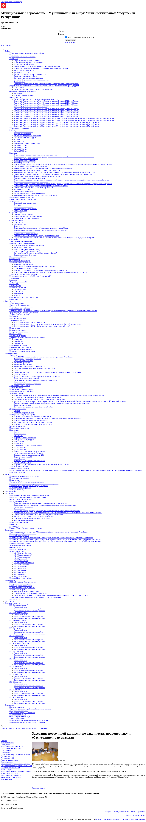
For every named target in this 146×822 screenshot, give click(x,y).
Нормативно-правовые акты (24, 413)
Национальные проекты (18, 288)
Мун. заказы (9, 601)
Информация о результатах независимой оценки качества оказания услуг (40, 270)
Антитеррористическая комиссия (26, 159)
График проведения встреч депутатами (23, 313)
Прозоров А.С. (19, 339)
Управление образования (23, 364)
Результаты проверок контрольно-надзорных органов (28, 486)
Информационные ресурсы (24, 95)
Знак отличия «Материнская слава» (27, 249)
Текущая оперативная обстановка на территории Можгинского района (39, 399)
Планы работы (14, 328)
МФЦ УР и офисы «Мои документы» (23, 582)
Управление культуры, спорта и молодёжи (29, 366)
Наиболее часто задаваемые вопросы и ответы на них (29, 720)
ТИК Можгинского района (23, 132)
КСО (7, 474)
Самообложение (15, 299)
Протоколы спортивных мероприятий (27, 218)
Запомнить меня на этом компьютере (80, 37)
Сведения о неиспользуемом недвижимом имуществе (33, 89)
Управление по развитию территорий (27, 384)
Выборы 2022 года (20, 147)
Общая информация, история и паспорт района (26, 53)
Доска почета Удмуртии (22, 247)
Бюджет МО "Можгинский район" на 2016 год (31, 107)
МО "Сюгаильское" (21, 576)
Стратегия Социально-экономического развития (31, 80)
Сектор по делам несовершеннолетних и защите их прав (34, 368)
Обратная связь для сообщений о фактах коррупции (33, 518)
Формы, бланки (19, 509)
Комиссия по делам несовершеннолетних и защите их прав (35, 155)
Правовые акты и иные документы (22, 588)
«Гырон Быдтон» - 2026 (18, 282)
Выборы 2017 (19, 139)
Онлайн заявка (19, 87)
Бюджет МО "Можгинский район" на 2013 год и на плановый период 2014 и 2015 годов (46, 101)
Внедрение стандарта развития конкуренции (30, 74)
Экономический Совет (22, 72)
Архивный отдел (20, 382)
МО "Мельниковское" (22, 565)
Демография (18, 293)
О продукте (107, 811)
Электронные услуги (17, 590)
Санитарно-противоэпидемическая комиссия (30, 166)
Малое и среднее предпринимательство (28, 62)
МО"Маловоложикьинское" (24, 563)
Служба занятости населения (24, 232)
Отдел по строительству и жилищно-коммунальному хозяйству (37, 376)
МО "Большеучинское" (22, 557)
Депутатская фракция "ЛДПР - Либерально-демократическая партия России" (42, 326)
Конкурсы (17, 205)
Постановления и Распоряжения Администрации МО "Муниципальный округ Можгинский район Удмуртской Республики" (55, 540)
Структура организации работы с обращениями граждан (30, 709)
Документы (18, 93)
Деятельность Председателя (19, 309)
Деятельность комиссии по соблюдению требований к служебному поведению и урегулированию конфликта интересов (58, 513)
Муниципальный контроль (19, 468)
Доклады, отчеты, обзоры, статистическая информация (34, 516)
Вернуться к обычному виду (11, 2)
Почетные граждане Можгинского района (29, 245)
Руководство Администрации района (27, 359)
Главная (4, 728)
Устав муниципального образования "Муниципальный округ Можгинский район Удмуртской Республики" (48, 532)
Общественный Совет (17, 257)
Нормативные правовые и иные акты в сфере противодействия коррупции (41, 503)
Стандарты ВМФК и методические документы (26, 482)
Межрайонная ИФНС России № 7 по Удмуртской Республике (36, 236)
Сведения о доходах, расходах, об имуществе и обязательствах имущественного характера (47, 511)
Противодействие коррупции (20, 488)
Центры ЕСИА (14, 599)
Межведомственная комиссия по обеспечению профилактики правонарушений (43, 168)
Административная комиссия (24, 163)
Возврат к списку (38, 788)
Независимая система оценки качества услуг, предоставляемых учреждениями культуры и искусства (50, 272)
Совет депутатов (11, 301)
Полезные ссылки (20, 211)
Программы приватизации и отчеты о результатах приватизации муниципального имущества (48, 418)
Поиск (133, 811)
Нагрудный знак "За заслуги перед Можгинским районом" (35, 253)
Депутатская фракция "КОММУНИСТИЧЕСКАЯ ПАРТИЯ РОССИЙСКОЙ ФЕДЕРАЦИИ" (48, 324)
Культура (17, 226)
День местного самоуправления (20, 241)
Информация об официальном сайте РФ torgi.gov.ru (32, 416)
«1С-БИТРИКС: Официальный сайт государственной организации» (120, 819)
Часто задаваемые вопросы (23, 520)
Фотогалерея (14, 278)
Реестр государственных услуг (20, 586)
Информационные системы (19, 428)
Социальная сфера (16, 220)
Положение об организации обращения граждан (27, 722)
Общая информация (16, 303)
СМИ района (14, 239)
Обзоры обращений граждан (19, 716)
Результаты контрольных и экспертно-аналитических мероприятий (33, 484)
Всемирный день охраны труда (25, 203)
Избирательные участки (22, 134)
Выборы (12, 130)
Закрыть (4, 26)
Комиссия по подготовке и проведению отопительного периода (37, 176)
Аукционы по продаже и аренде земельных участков (33, 422)
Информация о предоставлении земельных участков (33, 424)
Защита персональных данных (20, 545)
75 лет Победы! (19, 459)
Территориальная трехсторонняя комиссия (29, 178)
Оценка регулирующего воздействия (22, 91)
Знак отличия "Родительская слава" (27, 251)
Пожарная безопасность (22, 405)
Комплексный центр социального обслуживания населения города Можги (41, 228)
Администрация (11, 353)
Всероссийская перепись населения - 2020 (29, 455)
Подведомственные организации (21, 391)
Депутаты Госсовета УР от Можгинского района (27, 338)
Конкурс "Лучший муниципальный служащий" (26, 528)
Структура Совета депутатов (19, 305)
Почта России (19, 441)
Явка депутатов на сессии (18, 332)
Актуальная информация (30, 728)
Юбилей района (15, 286)
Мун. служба (10, 493)
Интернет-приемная (16, 707)
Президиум (13, 316)
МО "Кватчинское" (21, 561)
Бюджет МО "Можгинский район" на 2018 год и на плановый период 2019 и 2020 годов (46, 111)
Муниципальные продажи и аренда (22, 414)
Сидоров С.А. (19, 343)
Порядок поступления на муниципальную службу (27, 497)
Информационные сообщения (25, 438)
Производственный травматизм (25, 209)
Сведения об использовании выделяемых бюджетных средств (36, 99)
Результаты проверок (17, 426)
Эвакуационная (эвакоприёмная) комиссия (29, 193)
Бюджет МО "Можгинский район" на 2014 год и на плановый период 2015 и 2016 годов (46, 103)
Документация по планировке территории (29, 611)
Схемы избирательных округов (25, 137)
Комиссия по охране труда (23, 191)
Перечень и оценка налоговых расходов (28, 78)
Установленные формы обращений (22, 713)
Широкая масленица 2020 (23, 457)
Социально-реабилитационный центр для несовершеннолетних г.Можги (40, 230)
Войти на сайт (6, 45)
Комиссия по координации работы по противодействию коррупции (38, 515)
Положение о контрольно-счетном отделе (24, 476)
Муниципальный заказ (17, 409)
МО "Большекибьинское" (23, 553)
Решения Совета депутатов (19, 536)
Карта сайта (140, 811)
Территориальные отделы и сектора (22, 57)
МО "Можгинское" (21, 566)
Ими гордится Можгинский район (22, 243)
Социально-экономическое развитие (27, 61)
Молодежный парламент (18, 345)
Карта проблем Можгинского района (22, 199)
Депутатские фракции (17, 320)
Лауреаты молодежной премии (25, 255)
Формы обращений (16, 547)
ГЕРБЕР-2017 (14, 284)
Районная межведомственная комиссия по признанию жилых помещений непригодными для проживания (53, 174)
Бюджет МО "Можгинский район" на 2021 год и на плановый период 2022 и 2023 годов (46, 116)
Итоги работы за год (16, 490)
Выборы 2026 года (20, 151)
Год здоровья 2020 (20, 449)
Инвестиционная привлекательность (22, 197)
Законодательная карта (17, 718)
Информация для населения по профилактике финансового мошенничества (41, 465)
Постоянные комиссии (17, 318)
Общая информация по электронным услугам (30, 593)
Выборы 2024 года (20, 149)
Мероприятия (14, 526)
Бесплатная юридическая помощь (26, 234)
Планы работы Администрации (21, 389)
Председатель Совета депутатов (21, 307)
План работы (18, 436)
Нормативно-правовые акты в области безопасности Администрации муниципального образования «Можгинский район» (59, 395)
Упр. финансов (10, 491)
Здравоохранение (20, 224)
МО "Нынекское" (20, 568)
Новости (17, 432)
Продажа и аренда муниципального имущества (31, 420)
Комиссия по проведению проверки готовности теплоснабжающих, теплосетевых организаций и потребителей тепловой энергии (61, 180)
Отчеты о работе (15, 334)
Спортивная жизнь (16, 213)
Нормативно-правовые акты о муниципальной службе (29, 495)
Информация (14, 430)
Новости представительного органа (22, 351)
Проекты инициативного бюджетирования (29, 451)
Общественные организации (19, 261)
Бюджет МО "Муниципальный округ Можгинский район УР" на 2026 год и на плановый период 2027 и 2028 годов (56, 126)
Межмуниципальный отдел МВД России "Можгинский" (30, 276)
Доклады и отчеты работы (19, 466)
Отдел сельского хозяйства (23, 361)
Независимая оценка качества (20, 263)
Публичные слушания (17, 336)
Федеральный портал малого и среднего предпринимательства (37, 66)
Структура (13, 355)
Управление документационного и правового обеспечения (35, 380)
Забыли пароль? (71, 42)
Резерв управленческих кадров (20, 499)
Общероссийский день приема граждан (28, 445)
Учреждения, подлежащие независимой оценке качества (34, 266)
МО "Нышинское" (20, 570)
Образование (18, 222)
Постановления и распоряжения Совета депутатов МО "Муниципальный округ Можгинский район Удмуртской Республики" (55, 541)
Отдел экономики (20, 374)
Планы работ (14, 480)
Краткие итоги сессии (17, 330)
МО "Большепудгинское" (23, 555)
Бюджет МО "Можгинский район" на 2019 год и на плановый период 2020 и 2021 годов (46, 112)
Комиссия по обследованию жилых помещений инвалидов (35, 195)
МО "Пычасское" (20, 574)
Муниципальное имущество (24, 70)
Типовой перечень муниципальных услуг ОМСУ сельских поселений (35, 597)
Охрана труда (14, 201)
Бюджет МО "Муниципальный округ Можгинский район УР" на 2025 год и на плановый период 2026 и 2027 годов (56, 124)
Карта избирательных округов (20, 347)
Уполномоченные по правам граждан (23, 274)
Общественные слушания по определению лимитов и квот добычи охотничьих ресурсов (46, 84)
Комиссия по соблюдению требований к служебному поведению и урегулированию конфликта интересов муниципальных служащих (63, 184)
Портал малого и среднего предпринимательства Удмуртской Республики (41, 68)
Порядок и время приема (18, 711)
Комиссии (13, 153)
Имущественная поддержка (24, 64)
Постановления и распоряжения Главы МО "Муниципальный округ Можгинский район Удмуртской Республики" (51, 538)
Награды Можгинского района (20, 578)
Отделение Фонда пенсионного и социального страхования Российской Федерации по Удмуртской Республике (54, 238)
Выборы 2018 (19, 141)
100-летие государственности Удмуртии (28, 453)
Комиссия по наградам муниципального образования (33, 188)
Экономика (13, 59)
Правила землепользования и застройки (28, 609)
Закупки (17, 411)
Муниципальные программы (20, 543)
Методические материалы (23, 207)
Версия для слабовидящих (135, 815)
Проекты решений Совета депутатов (22, 534)
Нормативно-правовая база (23, 264)
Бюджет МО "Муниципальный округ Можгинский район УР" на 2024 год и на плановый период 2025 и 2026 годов (56, 122)
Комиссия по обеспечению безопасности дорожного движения (37, 170)
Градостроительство (16, 551)
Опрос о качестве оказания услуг (26, 268)
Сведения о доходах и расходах (20, 349)
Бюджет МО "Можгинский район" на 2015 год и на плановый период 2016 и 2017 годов (46, 105)
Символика (13, 55)
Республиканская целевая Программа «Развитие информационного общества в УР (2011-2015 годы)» (51, 595)
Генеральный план (20, 607)
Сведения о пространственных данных (23, 297)
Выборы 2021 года (20, 145)
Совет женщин (14, 259)
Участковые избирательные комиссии (27, 136)
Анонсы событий (20, 434)
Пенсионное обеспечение (18, 522)
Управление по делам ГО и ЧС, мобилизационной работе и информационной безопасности (47, 372)
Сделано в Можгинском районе (25, 76)
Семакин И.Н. (19, 341)
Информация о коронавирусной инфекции (29, 461)
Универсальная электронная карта (26, 591)
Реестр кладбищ (19, 82)
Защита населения (16, 393)
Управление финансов (22, 363)
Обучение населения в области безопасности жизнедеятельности (37, 397)
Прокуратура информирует (24, 439)
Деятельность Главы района (19, 386)
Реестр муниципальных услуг (20, 584)
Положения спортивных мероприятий (28, 216)
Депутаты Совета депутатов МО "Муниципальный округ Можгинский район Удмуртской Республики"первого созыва (53, 311)
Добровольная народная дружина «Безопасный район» (34, 407)
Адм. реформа (10, 580)
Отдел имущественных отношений (26, 378)
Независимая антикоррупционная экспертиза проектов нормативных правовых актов (45, 505)
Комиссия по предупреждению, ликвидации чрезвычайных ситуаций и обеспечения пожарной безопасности (54, 157)
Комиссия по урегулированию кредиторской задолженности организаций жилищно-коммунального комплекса (54, 172)
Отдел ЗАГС (18, 370)
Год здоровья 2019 (20, 447)
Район (7, 51)
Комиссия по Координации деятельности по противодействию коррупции (41, 186)
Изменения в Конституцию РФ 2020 (27, 143)
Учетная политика (16, 388)
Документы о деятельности (19, 314)
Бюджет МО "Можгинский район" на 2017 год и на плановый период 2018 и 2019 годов (46, 109)
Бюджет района (15, 97)
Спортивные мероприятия (23, 214)
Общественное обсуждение (19, 128)
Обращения (9, 705)
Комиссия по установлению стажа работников (31, 182)
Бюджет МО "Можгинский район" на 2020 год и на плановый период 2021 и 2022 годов (46, 114)
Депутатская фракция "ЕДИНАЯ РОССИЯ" (30, 322)
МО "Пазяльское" (20, 572)
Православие (18, 443)
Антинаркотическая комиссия (24, 161)
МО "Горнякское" (20, 559)
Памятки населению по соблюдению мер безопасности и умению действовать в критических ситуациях (52, 403)
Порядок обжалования (17, 549)
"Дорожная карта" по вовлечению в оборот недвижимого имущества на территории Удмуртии (44, 86)
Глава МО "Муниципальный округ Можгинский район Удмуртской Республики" (43, 357)
